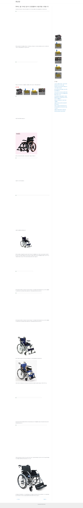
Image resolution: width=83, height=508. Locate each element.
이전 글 (18, 499)
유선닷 (18, 1)
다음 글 (44, 499)
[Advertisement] (32, 55)
